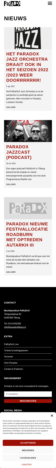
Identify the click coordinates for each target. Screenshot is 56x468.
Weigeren (28, 450)
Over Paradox (10, 363)
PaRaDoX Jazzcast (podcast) (19, 152)
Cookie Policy (27, 464)
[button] (52, 415)
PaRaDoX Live (11, 344)
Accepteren (28, 443)
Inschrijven (28, 401)
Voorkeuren (28, 458)
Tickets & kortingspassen (16, 350)
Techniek (8, 356)
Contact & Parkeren (13, 369)
